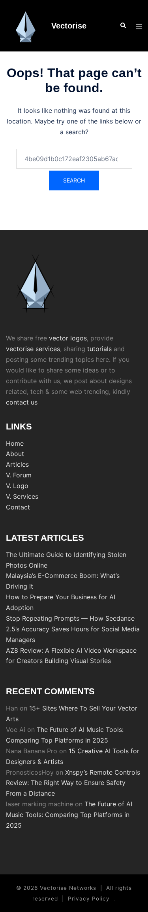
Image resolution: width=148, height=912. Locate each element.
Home (15, 443)
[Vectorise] (25, 26)
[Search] (123, 26)
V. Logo (17, 486)
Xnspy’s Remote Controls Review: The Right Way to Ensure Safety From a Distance (73, 783)
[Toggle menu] (139, 26)
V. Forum (19, 475)
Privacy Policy (89, 898)
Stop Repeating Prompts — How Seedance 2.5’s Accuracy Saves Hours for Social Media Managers (73, 629)
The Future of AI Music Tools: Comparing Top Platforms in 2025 (69, 814)
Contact (18, 507)
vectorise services (33, 349)
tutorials (99, 349)
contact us (21, 402)
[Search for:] (74, 159)
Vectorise (68, 25)
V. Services (22, 496)
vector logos (68, 338)
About (15, 454)
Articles (17, 464)
